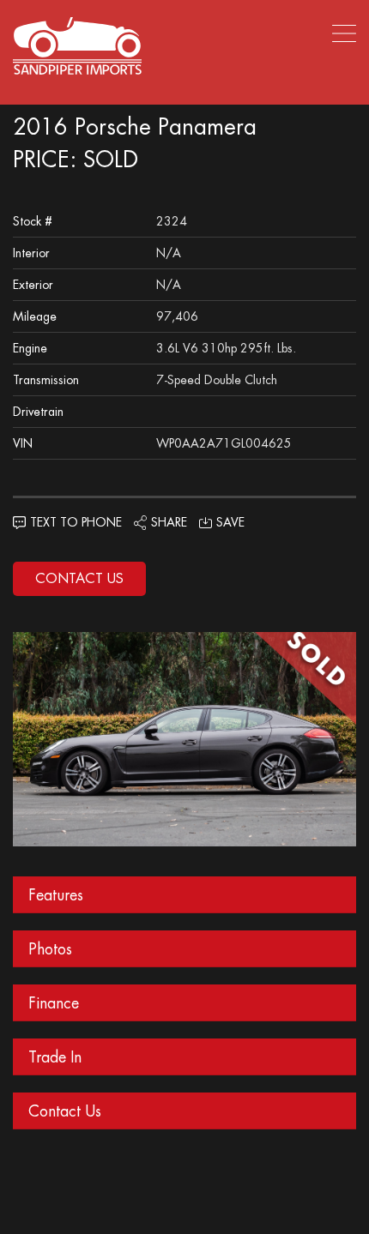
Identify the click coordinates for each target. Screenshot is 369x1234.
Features (55, 895)
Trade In (55, 1057)
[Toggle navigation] (339, 33)
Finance (53, 1003)
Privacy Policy (255, 1175)
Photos (50, 949)
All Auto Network (221, 1197)
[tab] (184, 894)
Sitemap (96, 1175)
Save (230, 522)
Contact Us (79, 578)
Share (169, 522)
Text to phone (76, 522)
